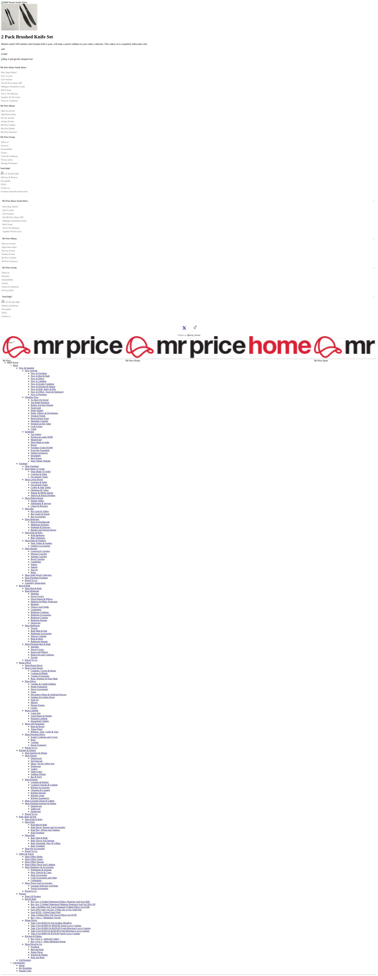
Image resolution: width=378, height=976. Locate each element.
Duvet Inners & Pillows (42, 599)
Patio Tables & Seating (41, 543)
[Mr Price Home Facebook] (181, 327)
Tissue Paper (37, 729)
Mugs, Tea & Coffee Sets (42, 763)
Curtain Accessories (40, 676)
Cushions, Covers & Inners (43, 670)
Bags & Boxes (37, 726)
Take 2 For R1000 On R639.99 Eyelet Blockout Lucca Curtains (61, 928)
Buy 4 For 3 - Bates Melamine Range (48, 941)
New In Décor (37, 378)
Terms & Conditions (9, 101)
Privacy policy (7, 160)
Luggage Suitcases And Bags (44, 886)
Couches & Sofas (39, 474)
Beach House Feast (40, 418)
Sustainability (6, 149)
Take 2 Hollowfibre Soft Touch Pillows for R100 (53, 915)
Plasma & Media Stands (42, 493)
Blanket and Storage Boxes (43, 530)
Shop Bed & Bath (33, 588)
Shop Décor (30, 681)
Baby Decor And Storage (42, 840)
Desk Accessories (39, 875)
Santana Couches (39, 556)
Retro (33, 572)
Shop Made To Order (35, 469)
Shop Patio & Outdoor (35, 540)
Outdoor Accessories (40, 546)
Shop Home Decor (33, 665)
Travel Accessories (39, 888)
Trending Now (32, 397)
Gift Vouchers (6, 79)
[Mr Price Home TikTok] (195, 328)
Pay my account (7, 118)
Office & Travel (26, 854)
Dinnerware (36, 758)
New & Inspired (26, 368)
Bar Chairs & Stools (40, 514)
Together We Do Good (10, 97)
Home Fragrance (38, 745)
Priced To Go (31, 580)
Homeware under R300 (42, 437)
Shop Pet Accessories (35, 848)
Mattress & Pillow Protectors (44, 601)
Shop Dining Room (34, 498)
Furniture (23, 463)
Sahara (34, 564)
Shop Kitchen (31, 779)
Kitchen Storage (38, 793)
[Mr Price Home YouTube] (190, 327)
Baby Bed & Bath (39, 838)
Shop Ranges (31, 548)
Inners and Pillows (39, 652)
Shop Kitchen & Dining (36, 753)
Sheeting (35, 593)
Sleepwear (35, 623)
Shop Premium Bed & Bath (37, 644)
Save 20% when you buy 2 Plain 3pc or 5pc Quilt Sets (56, 909)
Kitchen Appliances (40, 798)
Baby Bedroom (38, 538)
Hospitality (36, 455)
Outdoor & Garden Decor (43, 697)
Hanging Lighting (39, 718)
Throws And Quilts (40, 607)
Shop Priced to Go (33, 944)
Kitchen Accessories (40, 787)
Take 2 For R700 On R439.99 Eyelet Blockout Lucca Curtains (60, 931)
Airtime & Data (7, 121)
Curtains (35, 742)
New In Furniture (39, 373)
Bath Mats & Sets (39, 631)
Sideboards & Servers (41, 503)
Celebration (36, 880)
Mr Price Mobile (8, 128)
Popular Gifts (25, 971)
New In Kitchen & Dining (43, 386)
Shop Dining (31, 755)
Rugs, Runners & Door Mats (44, 678)
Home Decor (31, 920)
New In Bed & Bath (40, 376)
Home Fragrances (39, 686)
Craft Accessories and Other (44, 878)
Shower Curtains (38, 636)
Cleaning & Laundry (40, 790)
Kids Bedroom (37, 535)
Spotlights (29, 431)
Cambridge (36, 562)
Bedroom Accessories (41, 615)
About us (4, 142)
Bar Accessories (38, 516)
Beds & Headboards (40, 522)
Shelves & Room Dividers (43, 495)
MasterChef (36, 439)
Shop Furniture (32, 466)
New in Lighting (38, 381)
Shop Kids (30, 822)
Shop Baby (30, 835)
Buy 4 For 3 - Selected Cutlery (45, 939)
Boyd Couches (38, 559)
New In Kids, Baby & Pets (43, 389)
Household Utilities (40, 721)
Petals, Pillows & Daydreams (44, 413)
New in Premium (39, 394)
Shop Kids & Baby (34, 532)
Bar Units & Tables (40, 511)
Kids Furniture (37, 832)
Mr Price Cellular (8, 125)
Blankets (35, 604)
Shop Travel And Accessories (38, 883)
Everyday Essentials (40, 450)
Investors (4, 146)
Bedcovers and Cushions (42, 655)
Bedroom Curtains (39, 617)
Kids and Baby (38, 957)
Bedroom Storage (39, 620)
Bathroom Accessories (41, 633)
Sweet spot (36, 408)
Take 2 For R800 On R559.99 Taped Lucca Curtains (55, 933)
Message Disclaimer (9, 163)
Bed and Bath (37, 949)
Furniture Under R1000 (42, 447)
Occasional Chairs (39, 477)
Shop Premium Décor (35, 734)
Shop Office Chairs (34, 859)
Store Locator (6, 76)
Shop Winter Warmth (40, 461)
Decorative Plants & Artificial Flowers (48, 694)
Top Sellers (36, 434)
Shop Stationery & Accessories (39, 867)
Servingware (37, 761)
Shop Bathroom (32, 625)
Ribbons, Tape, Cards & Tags (44, 732)
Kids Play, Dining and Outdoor (45, 830)
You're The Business (9, 94)
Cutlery (34, 769)
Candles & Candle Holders (43, 684)
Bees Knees (36, 458)
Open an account (8, 111)
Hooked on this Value (41, 424)
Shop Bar (29, 508)
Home (22, 965)
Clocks (34, 708)
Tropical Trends (38, 416)
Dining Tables (37, 501)
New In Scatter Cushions (42, 384)
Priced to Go (31, 891)
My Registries (25, 968)
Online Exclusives (39, 453)
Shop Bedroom (32, 519)
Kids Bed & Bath (39, 824)
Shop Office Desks (34, 856)
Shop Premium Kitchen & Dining (40, 803)
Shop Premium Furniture (36, 578)
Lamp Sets (36, 713)
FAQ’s (3, 184)
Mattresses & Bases (40, 524)
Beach (34, 445)
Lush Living (36, 426)
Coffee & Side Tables (41, 487)
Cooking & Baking (40, 782)
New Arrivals (31, 370)
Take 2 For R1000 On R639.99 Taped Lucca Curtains (56, 925)
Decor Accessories (39, 689)
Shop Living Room (34, 479)
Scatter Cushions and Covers (44, 737)
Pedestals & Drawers (40, 527)
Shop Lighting (31, 710)
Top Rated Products (40, 402)
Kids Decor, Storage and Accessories (48, 827)
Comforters (36, 609)
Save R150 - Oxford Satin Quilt (45, 912)
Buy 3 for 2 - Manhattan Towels (46, 917)
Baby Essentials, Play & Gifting (45, 843)
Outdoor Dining (38, 774)
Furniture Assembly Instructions (14, 191)
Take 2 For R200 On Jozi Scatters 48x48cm (51, 923)
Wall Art (35, 700)
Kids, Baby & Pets (27, 816)
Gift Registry (25, 960)
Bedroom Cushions (40, 612)
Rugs (33, 739)
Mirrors (34, 702)
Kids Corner (6, 90)
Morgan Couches (39, 554)
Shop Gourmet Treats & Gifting (39, 801)
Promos (22, 894)
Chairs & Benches (39, 506)
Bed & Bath (24, 585)
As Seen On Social (39, 400)
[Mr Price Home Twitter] (184, 329)
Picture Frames (38, 705)
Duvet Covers (37, 596)
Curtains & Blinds (39, 673)
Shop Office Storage (34, 862)
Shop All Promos (33, 896)
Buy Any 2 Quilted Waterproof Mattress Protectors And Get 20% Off (63, 904)
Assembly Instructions (35, 583)
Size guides (5, 181)
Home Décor (25, 662)
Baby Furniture (38, 846)
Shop (15, 365)
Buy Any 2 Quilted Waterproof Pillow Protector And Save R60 (60, 901)
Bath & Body (37, 639)
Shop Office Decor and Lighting (40, 864)
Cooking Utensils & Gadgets (44, 785)
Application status (8, 114)
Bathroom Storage (39, 641)
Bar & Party (36, 777)
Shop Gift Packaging (34, 724)
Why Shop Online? (9, 72)
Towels (34, 628)
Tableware (35, 809)
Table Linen (36, 771)
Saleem (34, 567)
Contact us (5, 188)
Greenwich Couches (40, 551)
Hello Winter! (37, 410)
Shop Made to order (40, 442)
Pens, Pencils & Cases (41, 872)
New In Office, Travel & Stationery (47, 392)
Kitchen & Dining (27, 750)
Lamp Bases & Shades (41, 716)
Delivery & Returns (9, 177)
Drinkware (36, 766)
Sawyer (34, 570)
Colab (33, 429)
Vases (33, 692)
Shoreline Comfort (39, 421)
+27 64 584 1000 (11, 174)
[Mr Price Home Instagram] (187, 327)
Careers (4, 153)
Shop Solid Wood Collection (38, 575)
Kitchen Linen (37, 795)
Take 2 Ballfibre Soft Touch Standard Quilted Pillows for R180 (60, 907)
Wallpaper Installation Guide (13, 87)
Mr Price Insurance (9, 132)
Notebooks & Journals (41, 870)
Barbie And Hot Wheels (42, 405)
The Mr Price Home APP (11, 83)
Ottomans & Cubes (40, 490)
